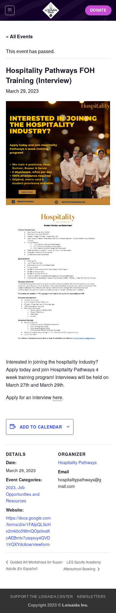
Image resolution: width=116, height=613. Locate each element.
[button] (10, 10)
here (57, 397)
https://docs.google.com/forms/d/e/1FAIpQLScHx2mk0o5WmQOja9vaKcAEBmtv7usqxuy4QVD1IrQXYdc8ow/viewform (28, 531)
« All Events (19, 36)
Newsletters (91, 597)
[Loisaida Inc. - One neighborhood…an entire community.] (51, 10)
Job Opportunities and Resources (23, 494)
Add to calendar (41, 427)
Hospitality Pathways (77, 462)
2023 (10, 487)
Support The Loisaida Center (41, 597)
